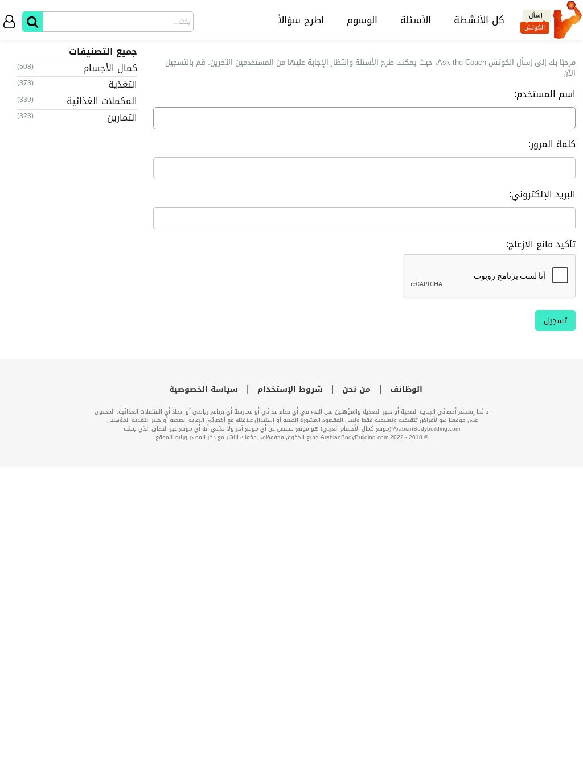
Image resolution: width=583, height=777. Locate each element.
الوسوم (362, 20)
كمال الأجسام (110, 68)
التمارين (122, 117)
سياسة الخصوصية (203, 389)
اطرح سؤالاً (301, 20)
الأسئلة (415, 20)
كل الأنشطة (479, 20)
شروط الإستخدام (290, 389)
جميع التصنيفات (103, 51)
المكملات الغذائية (102, 101)
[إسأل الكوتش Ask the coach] (551, 20)
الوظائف (406, 389)
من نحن (356, 389)
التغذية (122, 84)
